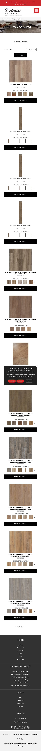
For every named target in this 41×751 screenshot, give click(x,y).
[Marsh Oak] (30, 423)
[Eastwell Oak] (14, 423)
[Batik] (20, 118)
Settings (29, 381)
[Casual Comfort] (19, 94)
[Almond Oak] (20, 71)
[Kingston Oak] (25, 517)
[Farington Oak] (20, 494)
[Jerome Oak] (30, 470)
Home (3, 19)
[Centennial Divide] (25, 94)
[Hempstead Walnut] (14, 611)
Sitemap (20, 746)
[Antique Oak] (20, 353)
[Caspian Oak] (19, 282)
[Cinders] (30, 141)
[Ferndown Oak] (14, 517)
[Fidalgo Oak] (19, 423)
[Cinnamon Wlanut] (30, 94)
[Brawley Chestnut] (14, 282)
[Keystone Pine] (19, 611)
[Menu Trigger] (36, 10)
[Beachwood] (14, 141)
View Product (20, 100)
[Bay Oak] (19, 470)
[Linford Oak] (30, 517)
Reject (20, 381)
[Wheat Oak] (28, 329)
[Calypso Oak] (25, 470)
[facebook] (18, 739)
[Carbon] (25, 141)
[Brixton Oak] (20, 400)
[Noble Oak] (25, 611)
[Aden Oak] (20, 447)
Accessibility (8, 743)
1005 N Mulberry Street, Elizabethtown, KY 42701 (21, 2)
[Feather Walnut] (17, 329)
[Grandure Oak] (30, 564)
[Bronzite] (19, 141)
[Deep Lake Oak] (25, 282)
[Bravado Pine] (20, 588)
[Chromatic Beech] (20, 306)
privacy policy (21, 374)
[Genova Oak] (25, 564)
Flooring (9, 19)
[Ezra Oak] (19, 564)
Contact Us (22, 718)
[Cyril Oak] (14, 564)
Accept (12, 381)
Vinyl (13, 19)
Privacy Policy (32, 743)
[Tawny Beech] (23, 329)
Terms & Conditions (20, 743)
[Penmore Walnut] (30, 611)
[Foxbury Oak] (25, 423)
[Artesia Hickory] (20, 259)
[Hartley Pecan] (19, 517)
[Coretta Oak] (20, 541)
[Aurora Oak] (14, 470)
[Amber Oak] (14, 94)
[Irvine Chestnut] (30, 282)
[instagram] (21, 739)
